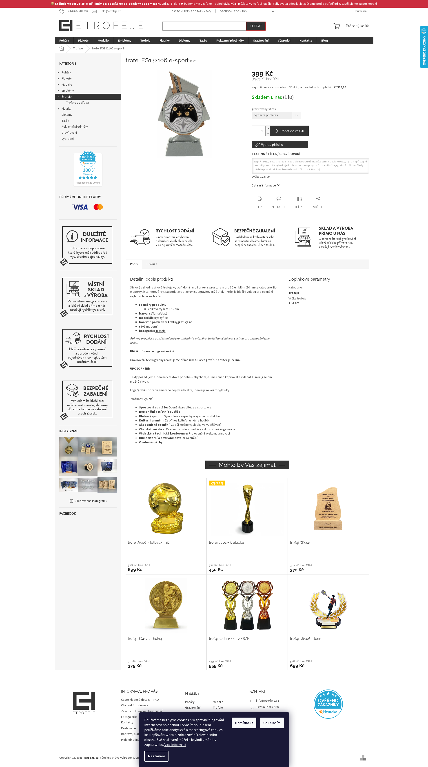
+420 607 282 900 (267, 707)
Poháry (66, 72)
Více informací (175, 744)
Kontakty (127, 722)
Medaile (67, 84)
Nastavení (156, 756)
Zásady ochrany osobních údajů (142, 711)
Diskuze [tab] (152, 264)
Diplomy (67, 115)
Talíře (65, 121)
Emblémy (68, 91)
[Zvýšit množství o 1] (267, 128)
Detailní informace (264, 185)
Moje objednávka (132, 740)
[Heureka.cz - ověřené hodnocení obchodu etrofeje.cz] (87, 169)
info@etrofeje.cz (267, 700)
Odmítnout (244, 722)
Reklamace (128, 728)
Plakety (67, 78)
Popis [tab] (134, 264)
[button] (166, 567)
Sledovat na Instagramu (91, 501)
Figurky (66, 108)
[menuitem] (64, 40)
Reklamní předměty (75, 126)
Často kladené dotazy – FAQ (191, 11)
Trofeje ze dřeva (77, 102)
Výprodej (68, 139)
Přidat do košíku (292, 131)
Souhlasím (272, 722)
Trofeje (67, 96)
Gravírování (69, 133)
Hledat (256, 26)
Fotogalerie (129, 717)
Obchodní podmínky (233, 11)
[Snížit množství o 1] (267, 133)
